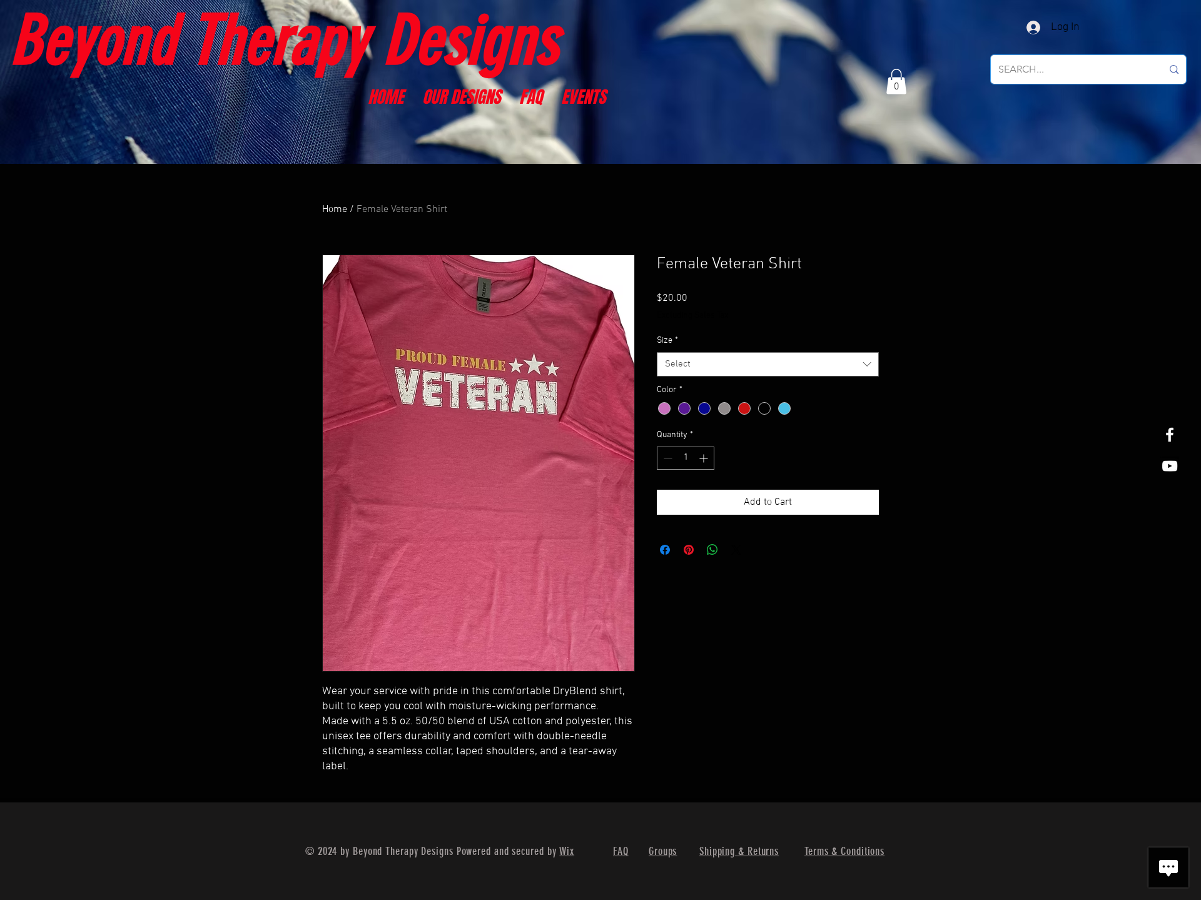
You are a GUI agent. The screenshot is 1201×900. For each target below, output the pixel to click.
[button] (896, 81)
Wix (566, 851)
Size (667, 340)
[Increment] (704, 458)
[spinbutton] (685, 458)
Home (334, 209)
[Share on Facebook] (664, 549)
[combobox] (768, 364)
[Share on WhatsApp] (712, 549)
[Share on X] (736, 549)
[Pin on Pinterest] (688, 549)
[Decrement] (666, 458)
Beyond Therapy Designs (284, 40)
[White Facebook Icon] (1169, 434)
